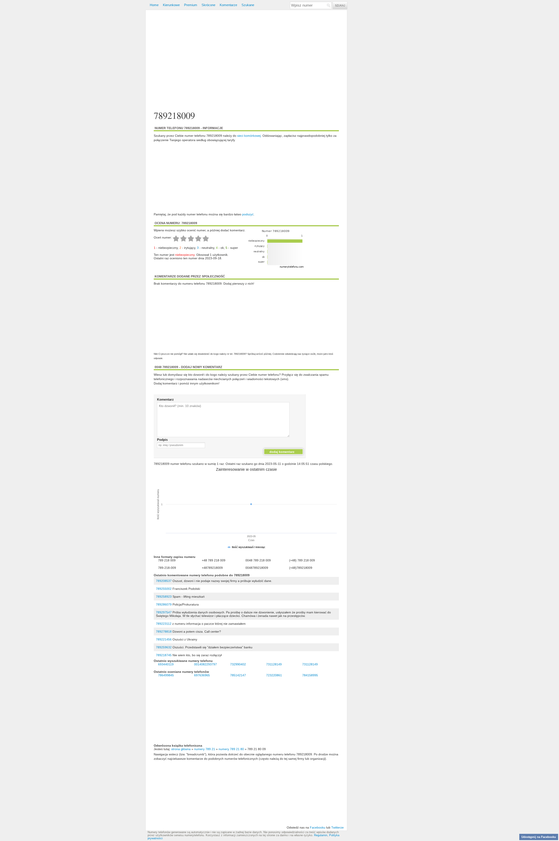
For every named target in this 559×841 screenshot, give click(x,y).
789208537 (164, 581)
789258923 (164, 596)
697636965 (202, 675)
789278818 (164, 631)
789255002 (164, 588)
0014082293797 (205, 664)
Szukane (248, 5)
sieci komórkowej (249, 135)
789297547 (164, 612)
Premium (190, 5)
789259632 (164, 647)
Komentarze (228, 5)
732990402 (238, 664)
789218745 (164, 655)
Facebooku (317, 827)
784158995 (310, 675)
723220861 (274, 675)
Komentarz (165, 399)
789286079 (164, 604)
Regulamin (320, 835)
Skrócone (208, 5)
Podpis (162, 439)
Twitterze (337, 827)
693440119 (166, 664)
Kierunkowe (171, 5)
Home (154, 5)
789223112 (163, 623)
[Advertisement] (246, 61)
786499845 (166, 675)
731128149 (274, 664)
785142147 (238, 675)
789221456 (164, 639)
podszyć (248, 214)
